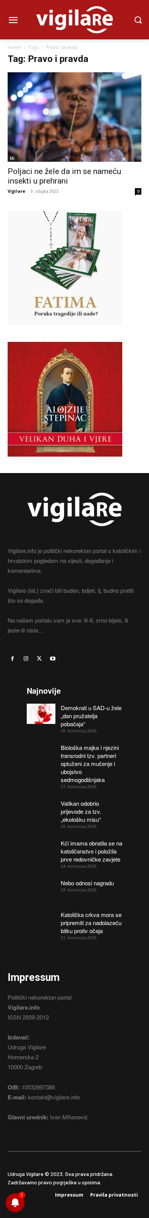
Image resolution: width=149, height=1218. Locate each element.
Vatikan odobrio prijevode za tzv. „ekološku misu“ (81, 811)
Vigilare (16, 191)
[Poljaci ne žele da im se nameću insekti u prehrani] (74, 116)
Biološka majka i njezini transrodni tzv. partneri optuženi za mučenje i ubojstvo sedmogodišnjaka (90, 763)
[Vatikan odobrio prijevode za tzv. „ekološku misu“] (41, 809)
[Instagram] (26, 658)
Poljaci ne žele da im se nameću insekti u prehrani (64, 176)
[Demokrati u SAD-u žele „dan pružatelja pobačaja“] (41, 714)
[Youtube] (53, 658)
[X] (39, 658)
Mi (12, 158)
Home (14, 47)
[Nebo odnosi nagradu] (41, 889)
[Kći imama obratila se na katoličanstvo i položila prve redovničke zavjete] (41, 849)
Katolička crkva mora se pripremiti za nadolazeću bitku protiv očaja (91, 923)
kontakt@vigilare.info (54, 1097)
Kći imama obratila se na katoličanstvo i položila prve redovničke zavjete (91, 851)
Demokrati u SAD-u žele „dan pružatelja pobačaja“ (91, 716)
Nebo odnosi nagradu (87, 883)
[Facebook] (12, 658)
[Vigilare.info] (74, 20)
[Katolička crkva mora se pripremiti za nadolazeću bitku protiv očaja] (41, 921)
